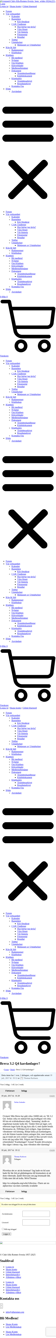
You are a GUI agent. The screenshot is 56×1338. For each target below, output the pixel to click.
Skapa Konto (12, 1324)
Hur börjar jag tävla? (26, 27)
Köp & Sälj (11, 47)
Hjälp (8, 89)
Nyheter (15, 60)
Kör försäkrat (23, 21)
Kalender (15, 16)
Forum (9, 11)
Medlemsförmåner (19, 68)
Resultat (21, 37)
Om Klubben (17, 63)
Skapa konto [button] (15, 6)
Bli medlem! (17, 58)
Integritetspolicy (13, 1274)
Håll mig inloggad (10, 1229)
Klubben (10, 55)
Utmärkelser (17, 42)
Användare (16, 91)
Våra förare (22, 29)
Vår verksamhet (13, 14)
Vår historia (22, 32)
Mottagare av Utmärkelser (29, 45)
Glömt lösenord (13, 1272)
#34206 (52, 1150)
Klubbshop (16, 52)
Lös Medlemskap (13, 1327)
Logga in (6, 1234)
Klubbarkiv (16, 78)
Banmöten (16, 19)
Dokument (16, 70)
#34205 (52, 1096)
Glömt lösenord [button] (30, 6)
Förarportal (22, 34)
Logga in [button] (4, 6)
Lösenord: (5, 1223)
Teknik (12, 1070)
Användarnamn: (7, 1214)
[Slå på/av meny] (1, 1306)
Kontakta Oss (17, 86)
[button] (28, 151)
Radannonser (17, 50)
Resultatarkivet (24, 83)
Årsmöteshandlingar (26, 73)
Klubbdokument (24, 76)
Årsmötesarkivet (24, 81)
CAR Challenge (18, 24)
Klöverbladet (17, 65)
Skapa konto (11, 1269)
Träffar (14, 39)
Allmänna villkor (13, 1277)
